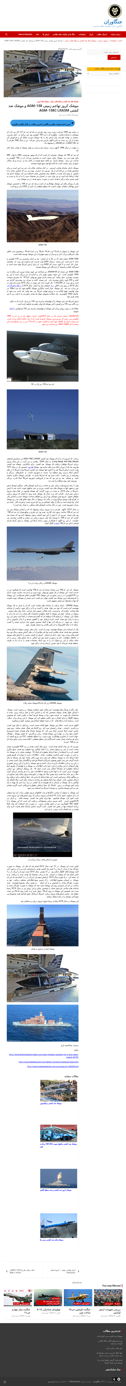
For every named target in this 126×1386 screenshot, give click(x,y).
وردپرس (51, 1381)
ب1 (52, 285)
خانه (37, 34)
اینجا (11, 308)
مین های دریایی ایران (114, 1348)
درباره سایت (115, 34)
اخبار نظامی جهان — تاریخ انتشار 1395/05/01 (62, 1271)
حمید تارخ (62, 115)
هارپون (30, 467)
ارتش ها (46, 34)
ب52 (18, 285)
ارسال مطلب (102, 34)
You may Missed (111, 1285)
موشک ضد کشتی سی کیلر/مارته (109, 1336)
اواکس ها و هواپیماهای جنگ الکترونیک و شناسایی (51, 1302)
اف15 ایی (11, 285)
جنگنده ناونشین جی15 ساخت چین (79, 1311)
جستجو (114, 57)
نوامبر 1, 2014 (25, 1316)
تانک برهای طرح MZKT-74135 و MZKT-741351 (22, 1271)
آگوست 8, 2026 (114, 1316)
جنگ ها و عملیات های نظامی (64, 34)
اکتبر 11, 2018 (55, 1313)
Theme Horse (74, 1381)
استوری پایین (109, 1303)
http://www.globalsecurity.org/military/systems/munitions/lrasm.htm (49, 1062)
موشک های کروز (43, 101)
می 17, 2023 (85, 1316)
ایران (91, 34)
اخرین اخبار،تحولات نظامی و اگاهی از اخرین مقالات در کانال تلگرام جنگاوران (41, 124)
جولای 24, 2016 (73, 115)
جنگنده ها (77, 1303)
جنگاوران (113, 22)
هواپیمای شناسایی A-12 (48, 1309)
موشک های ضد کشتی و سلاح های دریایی (64, 101)
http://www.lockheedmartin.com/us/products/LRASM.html (53, 1066)
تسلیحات (82, 34)
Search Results (25, 34)
